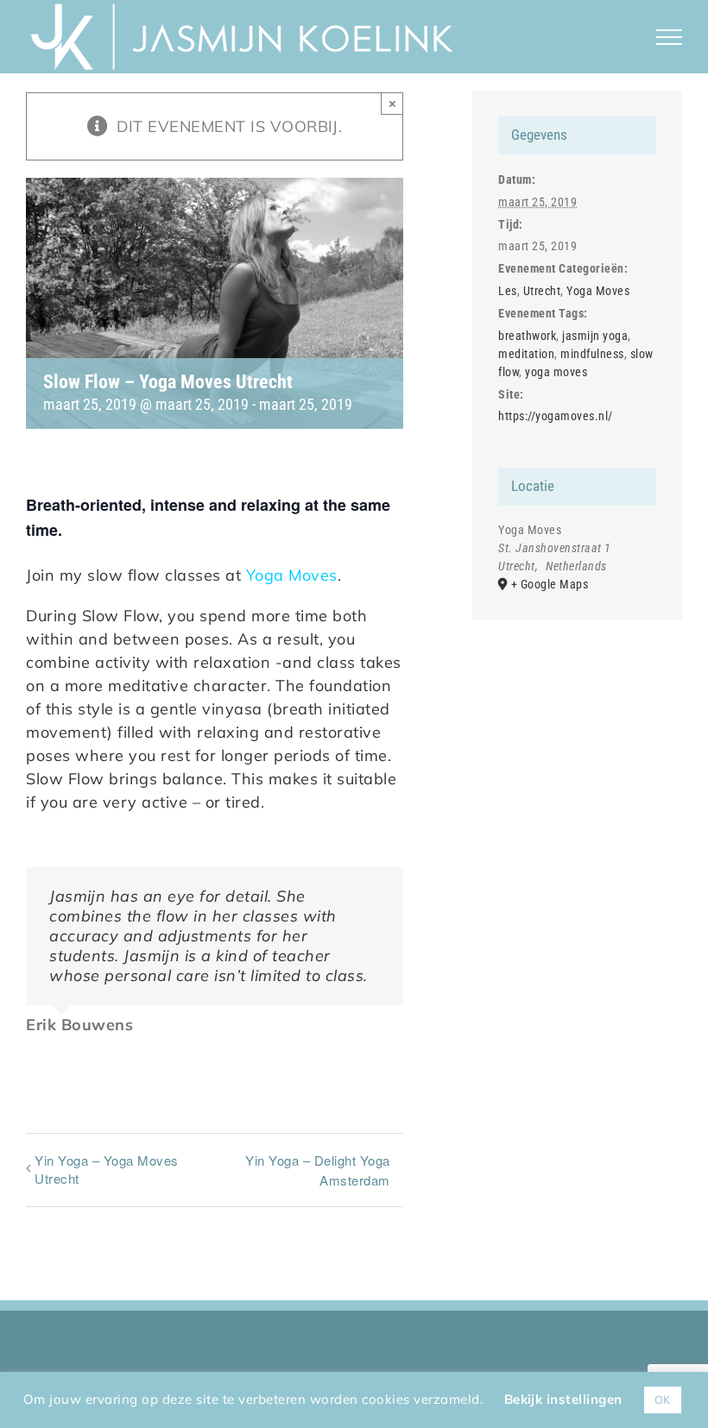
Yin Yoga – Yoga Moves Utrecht (107, 1169)
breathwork (527, 336)
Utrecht (542, 291)
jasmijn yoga (595, 336)
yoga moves (556, 372)
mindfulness (592, 354)
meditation (526, 354)
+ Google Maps (550, 584)
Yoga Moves (292, 575)
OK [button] (662, 1399)
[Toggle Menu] (669, 37)
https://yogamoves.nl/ (555, 416)
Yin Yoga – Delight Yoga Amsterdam (317, 1170)
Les (507, 291)
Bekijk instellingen (563, 1399)
